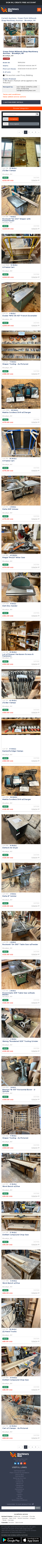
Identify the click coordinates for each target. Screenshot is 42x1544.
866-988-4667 (20, 1461)
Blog (19, 1496)
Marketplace (19, 1489)
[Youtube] (24, 1463)
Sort (5, 124)
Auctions (19, 1487)
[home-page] (10, 9)
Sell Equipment (19, 1471)
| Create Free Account (24, 2)
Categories (20, 1485)
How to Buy (19, 1474)
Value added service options (14, 97)
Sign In (9, 2)
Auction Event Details (13, 102)
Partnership (19, 1476)
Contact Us (20, 1482)
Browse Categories (20, 108)
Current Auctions (8, 18)
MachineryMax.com (20, 1459)
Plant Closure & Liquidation (19, 1472)
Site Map (19, 1498)
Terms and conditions (12, 94)
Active (6, 119)
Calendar (19, 1491)
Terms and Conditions (19, 1500)
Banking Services (19, 1478)
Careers (19, 1494)
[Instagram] (21, 1463)
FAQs (19, 1492)
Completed (13, 119)
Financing (19, 1480)
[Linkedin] (15, 1463)
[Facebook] (18, 1463)
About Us (19, 1483)
